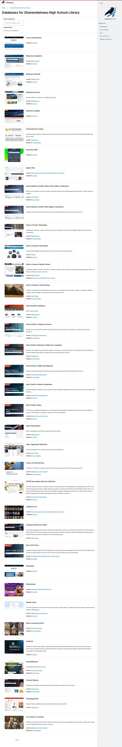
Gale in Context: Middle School (38, 264)
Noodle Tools (31, 602)
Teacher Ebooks (32, 680)
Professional (42, 335)
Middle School (35, 61)
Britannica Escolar (33, 74)
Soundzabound (32, 662)
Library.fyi (10, 2)
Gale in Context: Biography (36, 225)
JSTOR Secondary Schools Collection (40, 481)
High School (34, 140)
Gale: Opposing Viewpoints (36, 444)
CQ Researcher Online (34, 129)
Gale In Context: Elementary (37, 246)
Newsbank (30, 566)
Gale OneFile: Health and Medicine (39, 366)
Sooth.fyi (29, 641)
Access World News (34, 38)
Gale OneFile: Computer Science (38, 324)
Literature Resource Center (36, 525)
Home (3, 8)
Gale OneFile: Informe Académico (39, 384)
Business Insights (33, 111)
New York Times (32, 545)
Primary (33, 173)
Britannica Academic (34, 56)
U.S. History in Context (35, 717)
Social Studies (36, 142)
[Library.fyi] (3, 2)
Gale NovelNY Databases (35, 306)
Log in (17, 739)
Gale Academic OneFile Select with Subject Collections (47, 186)
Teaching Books (32, 699)
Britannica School (33, 92)
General (34, 43)
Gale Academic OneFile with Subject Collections (45, 207)
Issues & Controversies (35, 463)
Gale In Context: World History (38, 285)
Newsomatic (31, 584)
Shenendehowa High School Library (20, 8)
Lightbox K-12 (31, 507)
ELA (48, 278)
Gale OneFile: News (33, 405)
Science (52, 278)
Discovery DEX (32, 150)
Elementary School (41, 173)
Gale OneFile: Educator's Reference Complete (44, 345)
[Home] (110, 13)
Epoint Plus (30, 168)
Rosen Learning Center (35, 623)
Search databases (9, 19)
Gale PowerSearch (33, 426)
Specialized (35, 199)
